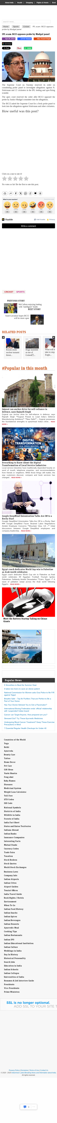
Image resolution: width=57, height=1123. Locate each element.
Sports (16, 26)
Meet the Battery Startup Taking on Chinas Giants (25, 620)
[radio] (4, 179)
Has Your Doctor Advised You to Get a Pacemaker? (25, 705)
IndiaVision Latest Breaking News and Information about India (34, 1073)
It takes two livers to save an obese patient (22, 689)
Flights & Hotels (43, 3)
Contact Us (44, 1070)
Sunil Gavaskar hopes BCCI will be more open (17, 317)
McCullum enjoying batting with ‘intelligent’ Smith (30, 305)
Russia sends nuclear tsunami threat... (12, 352)
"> (33, 49)
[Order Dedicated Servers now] (22, 662)
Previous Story (16, 301)
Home (5, 26)
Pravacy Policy (14, 1070)
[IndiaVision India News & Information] (29, 13)
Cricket (26, 26)
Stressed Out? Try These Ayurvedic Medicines (23, 718)
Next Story (34, 309)
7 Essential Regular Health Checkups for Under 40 (25, 728)
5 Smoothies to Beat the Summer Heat (20, 685)
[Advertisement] (28, 143)
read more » (16, 477)
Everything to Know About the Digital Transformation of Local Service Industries (24, 464)
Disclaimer (24, 1070)
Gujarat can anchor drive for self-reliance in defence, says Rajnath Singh (24, 410)
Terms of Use (34, 1070)
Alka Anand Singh (43, 39)
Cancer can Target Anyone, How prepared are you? (25, 715)
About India (9, 3)
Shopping (29, 3)
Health (19, 3)
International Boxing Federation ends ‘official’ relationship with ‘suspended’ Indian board (28, 709)
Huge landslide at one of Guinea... (32, 352)
